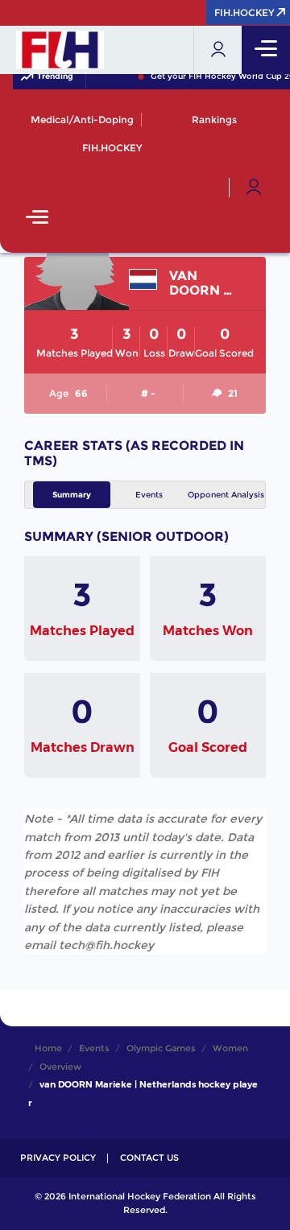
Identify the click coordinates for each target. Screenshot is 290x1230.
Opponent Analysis (226, 494)
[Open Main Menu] (37, 218)
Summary (71, 494)
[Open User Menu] (253, 187)
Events (149, 494)
